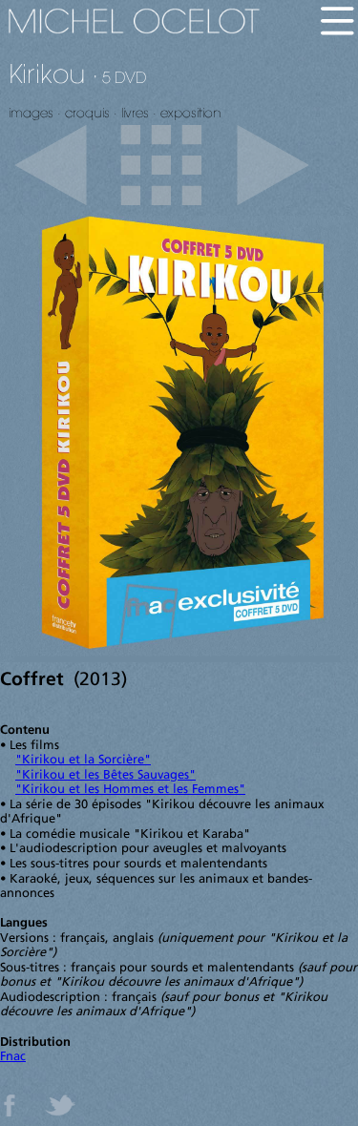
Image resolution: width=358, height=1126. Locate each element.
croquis (87, 112)
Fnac (13, 1057)
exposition (190, 112)
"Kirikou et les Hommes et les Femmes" (130, 789)
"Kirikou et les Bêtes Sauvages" (105, 775)
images (31, 112)
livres (135, 112)
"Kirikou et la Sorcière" (83, 760)
